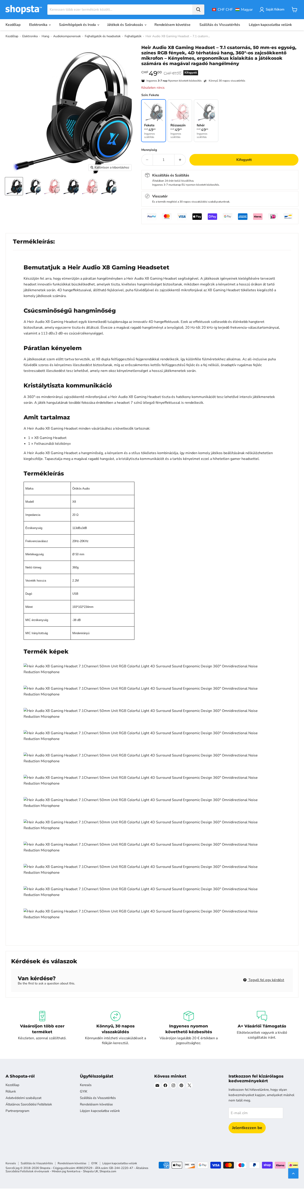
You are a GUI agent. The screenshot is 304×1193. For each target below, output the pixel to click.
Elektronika (38, 24)
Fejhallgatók (133, 36)
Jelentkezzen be (247, 1127)
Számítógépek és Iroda (78, 24)
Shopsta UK (90, 1171)
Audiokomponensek (67, 36)
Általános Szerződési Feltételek (29, 1104)
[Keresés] (198, 9)
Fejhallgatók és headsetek (103, 36)
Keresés (85, 1085)
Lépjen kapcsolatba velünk (270, 24)
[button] (232, 9)
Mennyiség (149, 150)
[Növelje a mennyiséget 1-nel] (180, 160)
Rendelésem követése (172, 24)
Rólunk (11, 1091)
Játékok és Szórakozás (125, 24)
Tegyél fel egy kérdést (265, 980)
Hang (45, 36)
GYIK (83, 1091)
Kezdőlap (13, 24)
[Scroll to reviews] (219, 69)
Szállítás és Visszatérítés (219, 24)
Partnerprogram (17, 1111)
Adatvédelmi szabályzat (23, 1098)
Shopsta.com (107, 1171)
